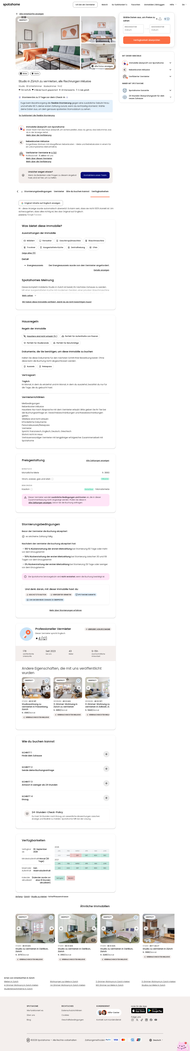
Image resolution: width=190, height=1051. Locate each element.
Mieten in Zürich (11, 981)
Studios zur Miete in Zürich (153, 985)
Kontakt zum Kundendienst (108, 1019)
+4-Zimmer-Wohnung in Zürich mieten (67, 985)
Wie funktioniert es (35, 1010)
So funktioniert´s (119, 4)
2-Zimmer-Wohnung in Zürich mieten (113, 981)
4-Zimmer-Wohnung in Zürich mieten (21, 985)
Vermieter (59, 191)
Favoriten (135, 4)
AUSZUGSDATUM (157, 27)
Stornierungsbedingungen (38, 191)
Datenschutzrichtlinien (72, 1010)
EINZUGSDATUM (131, 27)
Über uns (31, 1015)
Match (105, 4)
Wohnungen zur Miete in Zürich (64, 981)
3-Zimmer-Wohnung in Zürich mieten (159, 981)
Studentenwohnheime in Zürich (18, 988)
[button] (173, 4)
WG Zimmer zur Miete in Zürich (109, 985)
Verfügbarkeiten (100, 191)
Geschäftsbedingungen (73, 1019)
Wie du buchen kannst (77, 191)
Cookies (65, 1015)
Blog (29, 1019)
